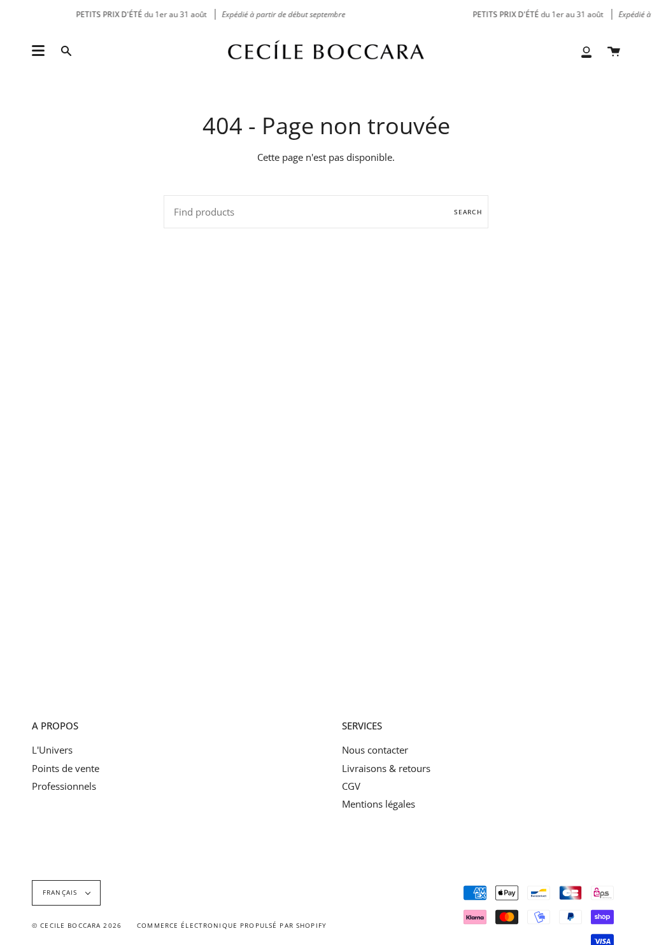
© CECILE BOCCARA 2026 (77, 925)
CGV (351, 786)
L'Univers (52, 749)
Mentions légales (378, 803)
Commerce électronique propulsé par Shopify (232, 925)
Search (468, 211)
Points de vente (65, 768)
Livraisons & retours (386, 768)
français (61, 892)
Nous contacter (375, 749)
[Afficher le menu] (38, 51)
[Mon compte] (586, 51)
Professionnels (64, 786)
